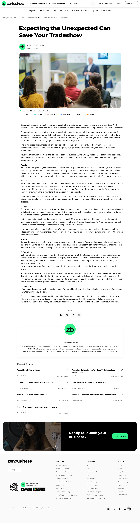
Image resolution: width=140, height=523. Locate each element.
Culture (90, 475)
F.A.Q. (120, 468)
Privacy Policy (123, 482)
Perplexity (40, 114)
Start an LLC (131, 4)
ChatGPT (27, 114)
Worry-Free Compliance (65, 472)
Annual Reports (62, 478)
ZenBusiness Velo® (63, 482)
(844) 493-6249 (105, 4)
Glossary (121, 488)
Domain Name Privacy (64, 498)
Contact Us (122, 475)
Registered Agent (62, 468)
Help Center (122, 472)
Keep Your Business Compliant (101, 11)
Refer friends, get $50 (95, 495)
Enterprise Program (94, 492)
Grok (78, 114)
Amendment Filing (63, 492)
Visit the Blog (92, 482)
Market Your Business (79, 11)
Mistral (92, 114)
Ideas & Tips (19, 18)
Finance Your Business (60, 11)
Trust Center (122, 485)
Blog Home (32, 11)
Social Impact (92, 472)
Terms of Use (123, 478)
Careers (90, 468)
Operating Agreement (64, 475)
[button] (55, 446)
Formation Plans (62, 465)
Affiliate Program (93, 488)
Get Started (120, 436)
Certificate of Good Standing (66, 495)
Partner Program (93, 485)
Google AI (66, 114)
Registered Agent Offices (96, 498)
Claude (52, 114)
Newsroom (91, 478)
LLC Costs (60, 488)
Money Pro (60, 485)
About (89, 465)
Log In (118, 3)
